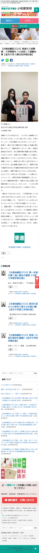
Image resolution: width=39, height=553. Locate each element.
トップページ (3, 42)
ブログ (10, 42)
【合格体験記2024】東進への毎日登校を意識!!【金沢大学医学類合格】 (23, 337)
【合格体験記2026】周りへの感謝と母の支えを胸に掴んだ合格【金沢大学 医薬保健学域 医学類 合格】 (19, 432)
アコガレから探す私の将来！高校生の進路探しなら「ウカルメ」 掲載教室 (19, 547)
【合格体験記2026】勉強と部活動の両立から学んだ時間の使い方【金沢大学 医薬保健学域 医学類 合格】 (19, 450)
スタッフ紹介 (23, 536)
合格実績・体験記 (7, 538)
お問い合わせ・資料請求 (29, 538)
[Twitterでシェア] (3, 61)
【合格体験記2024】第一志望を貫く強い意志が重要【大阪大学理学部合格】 (23, 275)
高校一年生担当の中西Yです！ (11, 389)
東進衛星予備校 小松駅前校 (21, 66)
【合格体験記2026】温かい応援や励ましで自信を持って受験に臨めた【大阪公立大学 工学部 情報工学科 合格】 (19, 407)
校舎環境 (31, 536)
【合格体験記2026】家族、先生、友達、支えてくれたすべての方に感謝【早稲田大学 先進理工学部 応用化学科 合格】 (19, 442)
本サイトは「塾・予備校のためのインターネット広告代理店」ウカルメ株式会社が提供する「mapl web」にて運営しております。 (19, 550)
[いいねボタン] (3, 253)
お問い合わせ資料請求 (37, 284)
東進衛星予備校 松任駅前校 (9, 523)
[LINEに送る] (8, 61)
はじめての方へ (14, 536)
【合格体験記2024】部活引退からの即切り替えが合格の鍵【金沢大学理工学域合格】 (23, 306)
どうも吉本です (6, 385)
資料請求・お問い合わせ (20, 500)
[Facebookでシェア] (12, 61)
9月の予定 (20, 26)
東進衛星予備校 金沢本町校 (9, 520)
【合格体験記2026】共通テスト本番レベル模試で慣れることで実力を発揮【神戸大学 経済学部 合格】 (19, 415)
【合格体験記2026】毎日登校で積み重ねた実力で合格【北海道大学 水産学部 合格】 (19, 399)
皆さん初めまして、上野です (10, 394)
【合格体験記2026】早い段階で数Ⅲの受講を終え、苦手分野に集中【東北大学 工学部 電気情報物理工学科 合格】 (19, 424)
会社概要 (4, 541)
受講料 (14, 538)
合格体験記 (17, 42)
